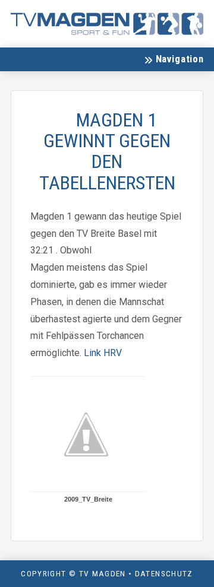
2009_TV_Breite (88, 499)
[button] (173, 59)
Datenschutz (164, 573)
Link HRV (103, 352)
